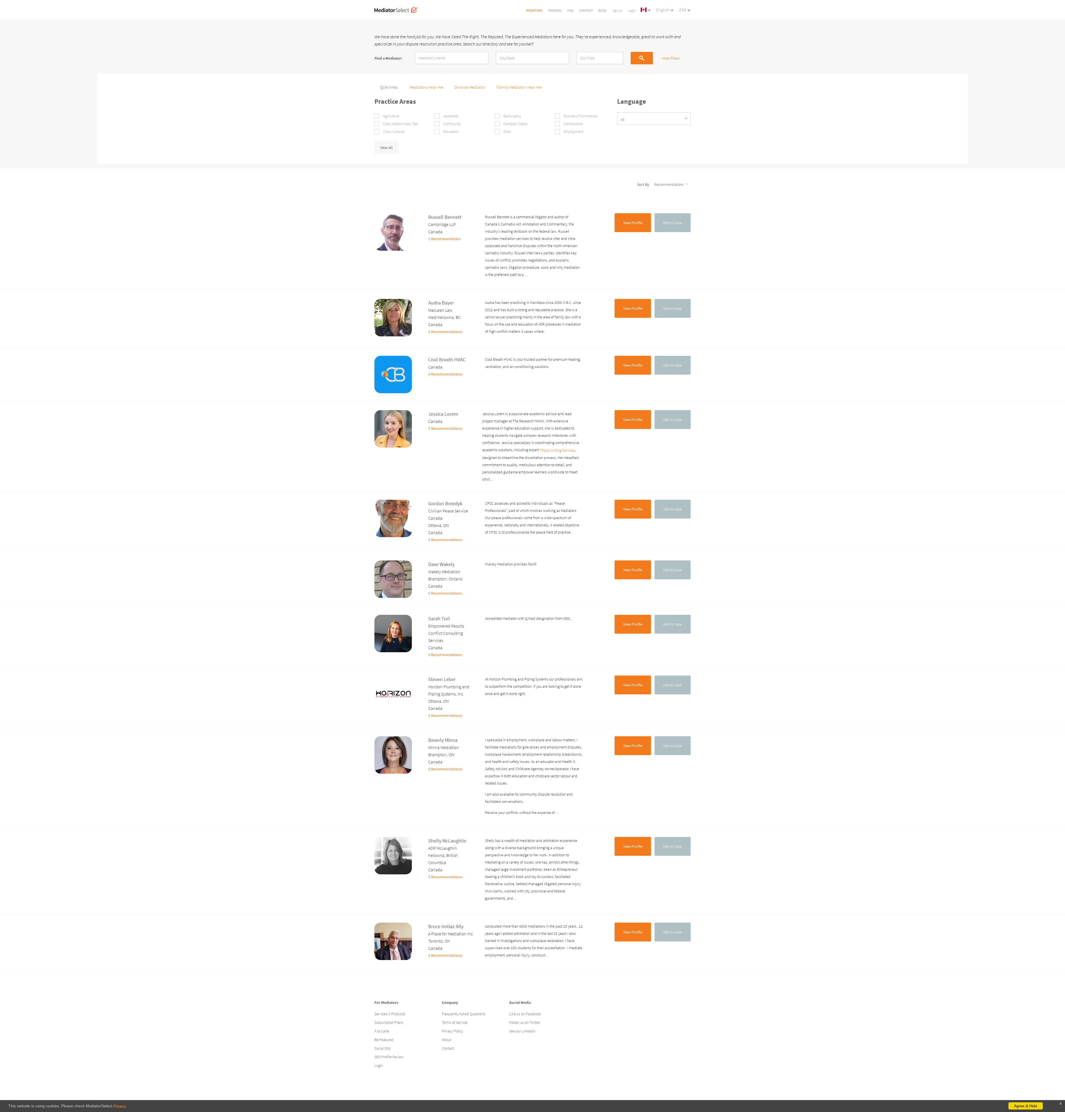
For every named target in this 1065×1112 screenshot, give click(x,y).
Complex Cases (515, 123)
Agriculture (390, 115)
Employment (573, 131)
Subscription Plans (388, 1022)
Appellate (450, 115)
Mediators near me (426, 87)
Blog (602, 10)
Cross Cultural (393, 131)
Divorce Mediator (469, 87)
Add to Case (672, 222)
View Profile (632, 222)
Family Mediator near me (519, 87)
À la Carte (381, 1031)
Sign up (617, 10)
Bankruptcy (512, 115)
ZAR (682, 9)
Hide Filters (671, 58)
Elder (507, 131)
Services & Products (389, 1013)
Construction (573, 123)
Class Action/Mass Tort (400, 123)
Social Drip (382, 1048)
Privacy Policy (452, 1031)
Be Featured (384, 1039)
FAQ (570, 10)
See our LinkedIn (522, 1031)
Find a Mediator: (388, 57)
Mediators (534, 10)
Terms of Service (454, 1022)
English (662, 9)
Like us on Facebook (525, 1013)
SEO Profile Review (389, 1056)
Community (451, 123)
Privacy (119, 1106)
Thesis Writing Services (557, 450)
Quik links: (389, 87)
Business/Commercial (580, 115)
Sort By (643, 184)
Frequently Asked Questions (463, 1013)
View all (386, 147)
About (446, 1039)
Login (631, 10)
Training (555, 10)
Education (450, 131)
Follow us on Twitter (524, 1022)
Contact (586, 10)
